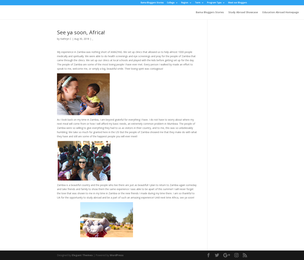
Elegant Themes (82, 255)
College (171, 3)
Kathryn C (65, 38)
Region (184, 3)
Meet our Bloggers (237, 3)
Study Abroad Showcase (243, 12)
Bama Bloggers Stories (152, 3)
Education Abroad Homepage (280, 12)
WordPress (117, 255)
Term (197, 3)
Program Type (214, 3)
